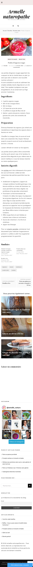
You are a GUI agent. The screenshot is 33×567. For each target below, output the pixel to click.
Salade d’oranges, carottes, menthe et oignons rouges (6, 250)
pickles (6, 170)
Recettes (22, 59)
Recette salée (12, 59)
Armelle (5, 65)
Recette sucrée (6, 307)
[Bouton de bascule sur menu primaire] (13, 26)
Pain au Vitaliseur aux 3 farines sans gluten (15, 468)
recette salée (5, 270)
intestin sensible (12, 229)
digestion (4, 267)
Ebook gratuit (6, 536)
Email (2, 501)
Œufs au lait (6, 532)
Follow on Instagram (17, 442)
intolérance (18, 267)
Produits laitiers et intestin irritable (13, 458)
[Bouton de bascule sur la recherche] (18, 26)
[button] (6, 414)
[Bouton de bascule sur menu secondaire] (1, 2)
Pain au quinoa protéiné (9, 454)
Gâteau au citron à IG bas (12, 333)
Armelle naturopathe (16, 14)
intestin (11, 267)
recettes (14, 270)
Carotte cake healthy (8, 519)
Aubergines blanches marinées (11, 471)
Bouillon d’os (4, 258)
